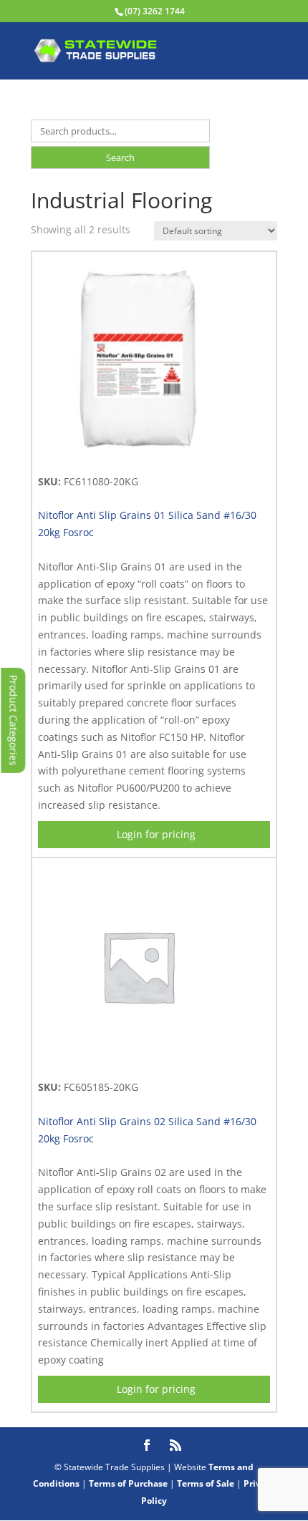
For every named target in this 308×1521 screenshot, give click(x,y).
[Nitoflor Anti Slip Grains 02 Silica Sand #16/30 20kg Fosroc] (138, 1062)
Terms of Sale (205, 1483)
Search (120, 157)
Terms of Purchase (128, 1483)
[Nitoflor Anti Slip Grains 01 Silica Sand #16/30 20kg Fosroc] (138, 457)
